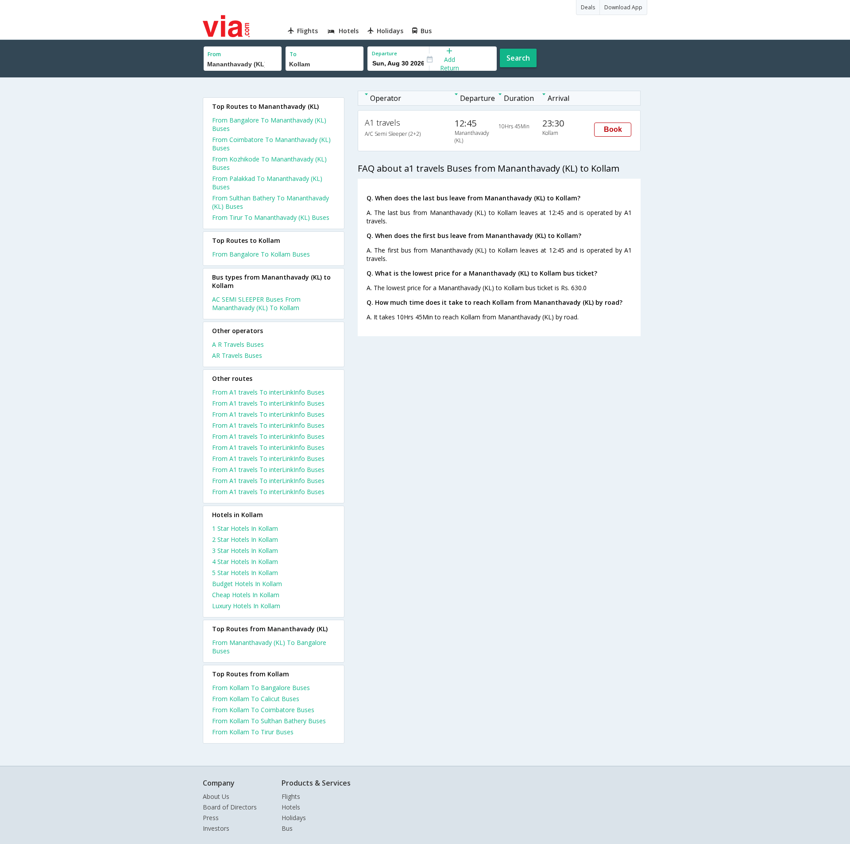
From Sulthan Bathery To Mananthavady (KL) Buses (270, 202)
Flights (291, 796)
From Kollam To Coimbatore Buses (263, 710)
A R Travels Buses (238, 344)
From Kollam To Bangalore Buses (261, 687)
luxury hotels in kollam (246, 606)
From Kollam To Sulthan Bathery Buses (269, 721)
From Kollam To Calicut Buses (255, 698)
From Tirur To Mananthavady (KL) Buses (270, 217)
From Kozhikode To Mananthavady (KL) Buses (269, 163)
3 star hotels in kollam (245, 550)
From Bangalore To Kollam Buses (261, 254)
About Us (216, 796)
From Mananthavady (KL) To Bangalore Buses (269, 646)
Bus (287, 828)
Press (211, 817)
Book (613, 129)
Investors (216, 828)
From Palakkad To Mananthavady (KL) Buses (267, 182)
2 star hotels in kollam (245, 539)
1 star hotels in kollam (245, 528)
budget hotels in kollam (247, 583)
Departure (384, 53)
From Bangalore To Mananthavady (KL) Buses (269, 124)
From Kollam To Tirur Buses (253, 732)
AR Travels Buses (237, 355)
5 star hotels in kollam (245, 572)
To (293, 54)
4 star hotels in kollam (245, 561)
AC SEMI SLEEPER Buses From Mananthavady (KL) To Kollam (256, 303)
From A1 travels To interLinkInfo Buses (268, 392)
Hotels (291, 807)
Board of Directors (230, 807)
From (214, 54)
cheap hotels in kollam (245, 595)
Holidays (294, 817)
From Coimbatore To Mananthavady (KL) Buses (271, 143)
